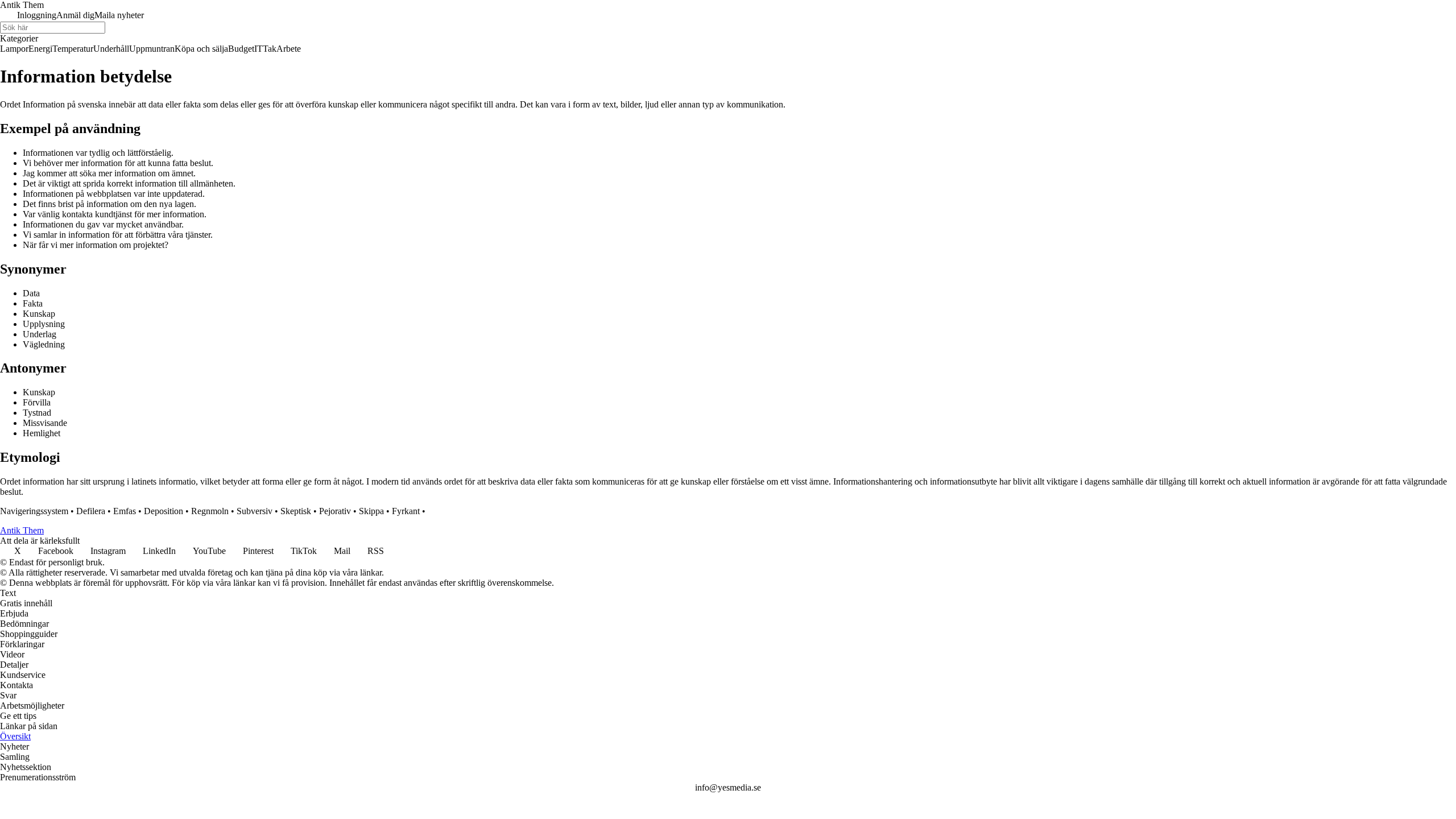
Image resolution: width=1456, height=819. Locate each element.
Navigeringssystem (34, 511)
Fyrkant (406, 511)
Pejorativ (335, 511)
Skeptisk (295, 511)
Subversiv (254, 511)
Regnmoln (210, 511)
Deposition (163, 511)
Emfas (124, 511)
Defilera (90, 511)
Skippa (371, 511)
